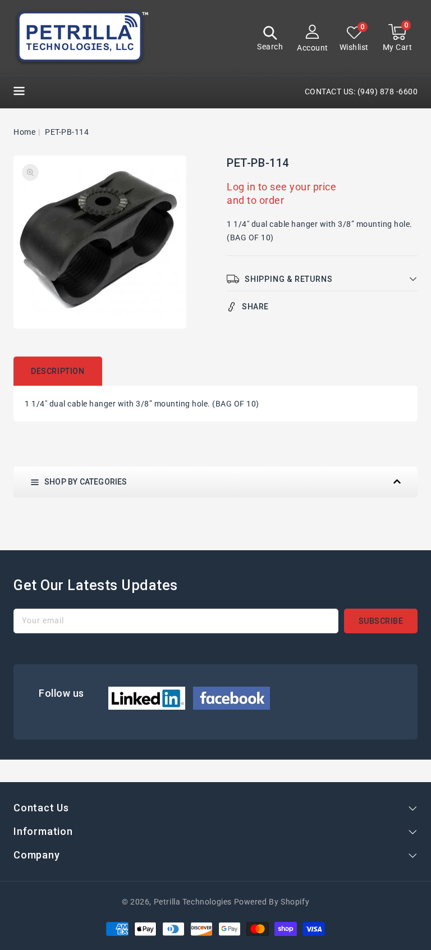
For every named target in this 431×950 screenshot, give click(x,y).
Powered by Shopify (272, 901)
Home (24, 131)
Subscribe (381, 620)
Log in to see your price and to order (281, 193)
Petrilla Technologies (193, 901)
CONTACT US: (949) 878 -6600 (361, 91)
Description (58, 371)
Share (255, 306)
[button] (270, 39)
